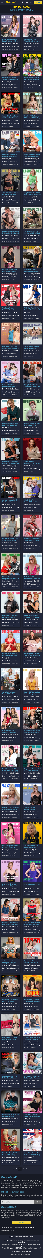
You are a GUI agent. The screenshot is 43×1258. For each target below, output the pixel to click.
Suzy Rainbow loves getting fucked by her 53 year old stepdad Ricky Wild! (9, 387)
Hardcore (5, 46)
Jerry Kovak (6, 466)
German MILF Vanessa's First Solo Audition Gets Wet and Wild (9, 156)
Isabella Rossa (28, 274)
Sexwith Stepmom (29, 161)
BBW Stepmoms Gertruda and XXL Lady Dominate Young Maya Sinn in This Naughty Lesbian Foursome (32, 80)
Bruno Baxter (6, 312)
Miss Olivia (38, 197)
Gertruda (26, 82)
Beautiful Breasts (7, 545)
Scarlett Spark (35, 504)
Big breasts (5, 238)
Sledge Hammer (17, 43)
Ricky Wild (5, 389)
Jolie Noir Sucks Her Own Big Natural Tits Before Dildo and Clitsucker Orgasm (10, 195)
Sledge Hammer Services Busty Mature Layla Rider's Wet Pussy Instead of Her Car (10, 41)
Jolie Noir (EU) (6, 197)
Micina (4, 82)
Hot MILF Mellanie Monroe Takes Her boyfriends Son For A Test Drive (32, 156)
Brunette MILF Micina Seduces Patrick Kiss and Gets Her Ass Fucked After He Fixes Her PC (10, 80)
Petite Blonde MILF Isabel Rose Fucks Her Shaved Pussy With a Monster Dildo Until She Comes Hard (10, 426)
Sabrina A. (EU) (28, 466)
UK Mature (27, 545)
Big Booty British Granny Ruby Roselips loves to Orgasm (9, 271)
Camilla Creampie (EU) (31, 235)
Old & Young (6, 392)
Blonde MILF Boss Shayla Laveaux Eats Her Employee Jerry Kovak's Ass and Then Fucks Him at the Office (10, 464)
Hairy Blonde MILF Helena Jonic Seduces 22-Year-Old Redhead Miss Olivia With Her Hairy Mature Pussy (32, 195)
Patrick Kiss (13, 82)
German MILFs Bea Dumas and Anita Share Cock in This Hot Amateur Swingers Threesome (10, 118)
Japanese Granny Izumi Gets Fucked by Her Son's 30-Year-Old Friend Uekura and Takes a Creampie (10, 502)
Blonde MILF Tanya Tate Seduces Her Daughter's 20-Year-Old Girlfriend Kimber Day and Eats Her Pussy (10, 349)
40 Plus (10, 161)
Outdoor (26, 430)
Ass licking (27, 85)
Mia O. (26, 312)
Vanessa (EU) (6, 159)
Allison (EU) (27, 542)
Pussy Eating (28, 353)
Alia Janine (5, 542)
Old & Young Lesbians (9, 353)
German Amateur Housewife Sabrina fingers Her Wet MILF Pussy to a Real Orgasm (32, 464)
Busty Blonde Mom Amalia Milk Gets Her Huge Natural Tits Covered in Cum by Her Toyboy (10, 233)
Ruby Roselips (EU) (8, 274)
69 (11, 392)
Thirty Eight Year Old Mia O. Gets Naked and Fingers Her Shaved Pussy (32, 309)
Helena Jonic (28, 197)
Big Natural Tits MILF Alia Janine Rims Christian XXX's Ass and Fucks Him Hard (10, 541)
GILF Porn (5, 277)
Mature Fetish (6, 315)
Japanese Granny (7, 507)
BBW (32, 85)
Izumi (4, 504)
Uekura (11, 504)
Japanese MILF (28, 46)
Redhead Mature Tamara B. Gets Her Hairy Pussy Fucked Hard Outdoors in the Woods (32, 426)
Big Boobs (5, 200)
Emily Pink (27, 350)
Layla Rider (5, 43)
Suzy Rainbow (16, 389)
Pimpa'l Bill (16, 235)
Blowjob (31, 430)
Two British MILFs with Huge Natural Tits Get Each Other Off (32, 233)
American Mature (29, 123)
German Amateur (7, 123)
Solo (25, 315)
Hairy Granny (28, 200)
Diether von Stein (29, 427)
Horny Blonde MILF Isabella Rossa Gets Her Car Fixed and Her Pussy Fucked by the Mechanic (32, 272)
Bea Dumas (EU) (17, 120)
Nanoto (37, 43)
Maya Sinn (36, 82)
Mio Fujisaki (27, 43)
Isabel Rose (5, 427)
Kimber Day (6, 350)
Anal (9, 85)
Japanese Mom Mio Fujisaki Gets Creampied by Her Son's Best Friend (32, 41)
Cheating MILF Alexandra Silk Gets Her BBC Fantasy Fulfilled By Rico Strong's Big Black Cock (32, 118)
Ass (34, 277)
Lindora (16, 312)
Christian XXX (17, 542)
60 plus (11, 277)
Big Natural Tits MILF (30, 238)
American (5, 469)
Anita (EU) (5, 120)
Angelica (26, 389)
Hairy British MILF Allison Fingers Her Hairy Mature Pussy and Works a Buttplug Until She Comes (32, 541)
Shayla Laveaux (18, 466)
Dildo (4, 430)
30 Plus (11, 46)
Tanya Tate (16, 350)
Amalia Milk (6, 235)
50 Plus (4, 85)
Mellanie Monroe (29, 159)
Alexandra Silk (28, 120)
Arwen (26, 504)
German (4, 161)
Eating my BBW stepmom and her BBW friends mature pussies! (31, 348)
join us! (37, 2)
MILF (25, 277)
